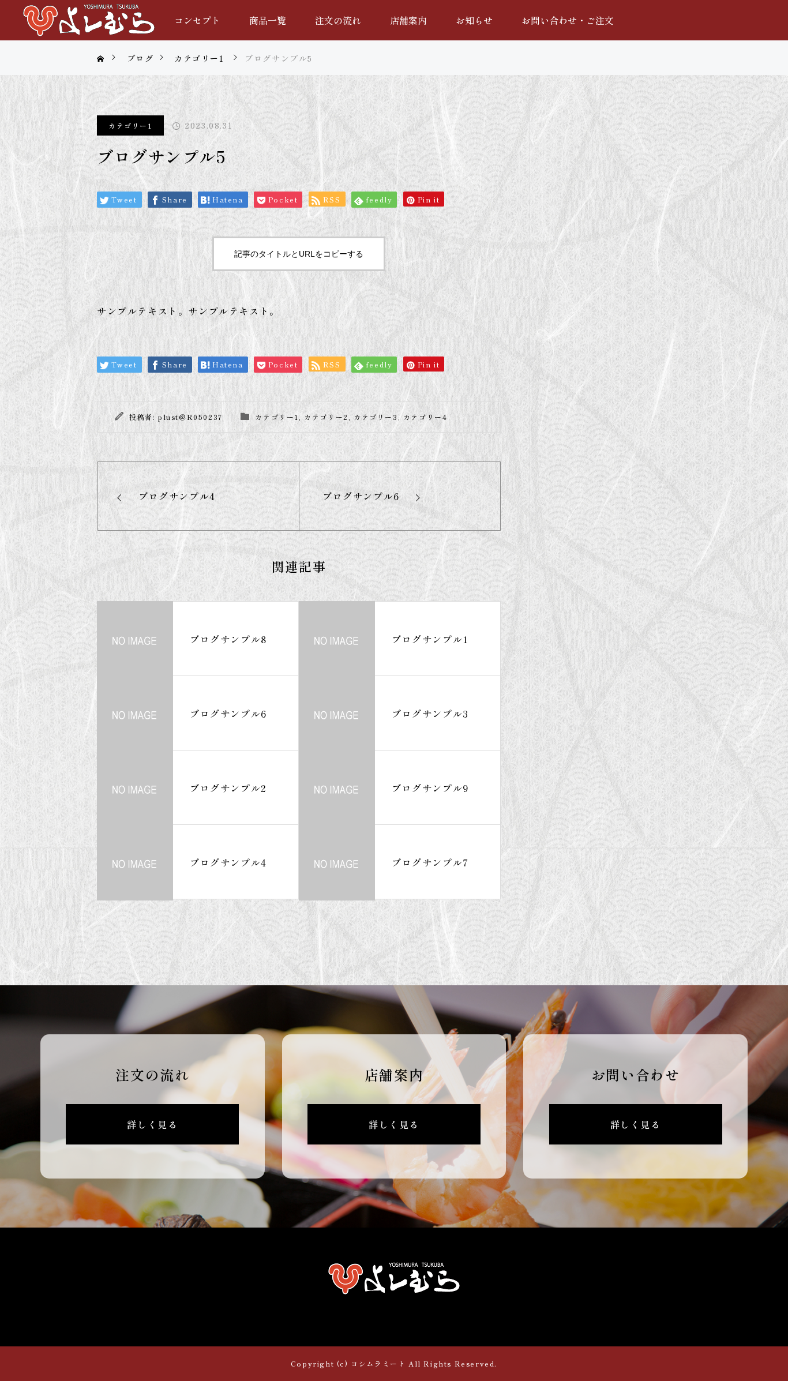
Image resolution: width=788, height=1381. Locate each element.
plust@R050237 (190, 417)
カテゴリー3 (376, 417)
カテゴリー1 (130, 125)
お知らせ (474, 20)
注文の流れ (338, 20)
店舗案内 (408, 20)
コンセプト (197, 20)
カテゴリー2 (326, 417)
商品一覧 (267, 20)
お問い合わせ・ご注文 (567, 20)
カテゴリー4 (425, 417)
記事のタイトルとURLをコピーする (298, 253)
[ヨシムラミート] (89, 20)
